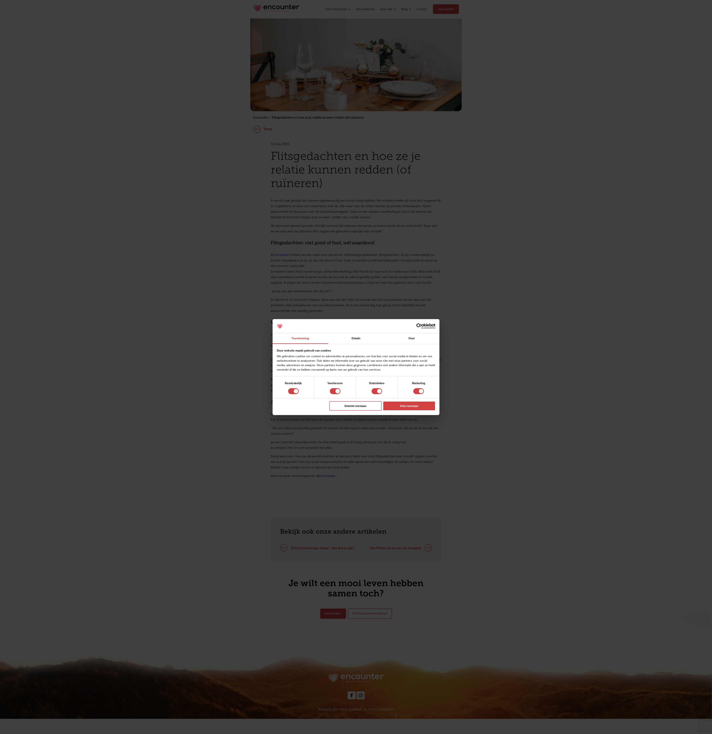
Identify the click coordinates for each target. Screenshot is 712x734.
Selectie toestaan (355, 405)
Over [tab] (411, 338)
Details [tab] (356, 338)
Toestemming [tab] (300, 338)
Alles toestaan (409, 405)
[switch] (335, 391)
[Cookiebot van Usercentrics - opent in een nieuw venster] (419, 326)
